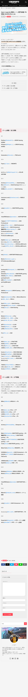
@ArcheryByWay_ (10, 183)
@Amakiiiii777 (7, 522)
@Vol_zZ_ (7, 345)
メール (4, 603)
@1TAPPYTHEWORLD (11, 221)
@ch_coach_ (10, 358)
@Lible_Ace (10, 367)
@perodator (13, 216)
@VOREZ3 (7, 369)
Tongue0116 (14, 172)
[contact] (18, 658)
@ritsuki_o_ (8, 326)
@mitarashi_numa (10, 492)
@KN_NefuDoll (10, 273)
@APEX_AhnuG (9, 246)
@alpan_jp (7, 240)
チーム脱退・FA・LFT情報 (10, 88)
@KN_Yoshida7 (8, 280)
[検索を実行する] (25, 623)
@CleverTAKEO (9, 364)
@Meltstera (9, 471)
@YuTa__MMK (9, 318)
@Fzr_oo (5, 333)
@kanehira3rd (7, 324)
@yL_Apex (5, 299)
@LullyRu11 (7, 208)
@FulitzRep (8, 354)
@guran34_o (10, 452)
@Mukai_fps (8, 316)
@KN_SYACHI (8, 275)
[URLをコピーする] (25, 564)
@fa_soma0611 (9, 189)
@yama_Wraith (11, 305)
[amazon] (15, 658)
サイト (4, 608)
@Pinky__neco (8, 225)
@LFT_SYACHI (9, 454)
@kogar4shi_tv (11, 520)
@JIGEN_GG (8, 348)
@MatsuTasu (10, 448)
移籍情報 (8, 16)
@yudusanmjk (8, 297)
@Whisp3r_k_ (9, 144)
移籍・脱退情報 (12, 560)
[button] (3, 564)
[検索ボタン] (26, 2)
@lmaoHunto (8, 352)
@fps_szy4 (7, 303)
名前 (4, 598)
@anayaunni (8, 290)
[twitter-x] (10, 658)
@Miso (9, 172)
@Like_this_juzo (8, 320)
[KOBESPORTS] (14, 2)
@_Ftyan (7, 163)
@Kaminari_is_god (9, 259)
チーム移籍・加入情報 (9, 86)
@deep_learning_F (11, 229)
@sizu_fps (6, 341)
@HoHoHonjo (9, 233)
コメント (5, 581)
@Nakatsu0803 (8, 328)
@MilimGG (7, 401)
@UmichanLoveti (14, 197)
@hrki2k (5, 254)
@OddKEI (11, 460)
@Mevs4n (6, 185)
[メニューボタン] (2, 2)
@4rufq (6, 227)
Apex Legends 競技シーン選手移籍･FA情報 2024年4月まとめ (17, 72)
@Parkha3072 (9, 140)
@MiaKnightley (8, 433)
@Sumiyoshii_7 (11, 269)
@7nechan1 (7, 356)
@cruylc (6, 307)
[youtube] (13, 658)
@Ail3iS (6, 343)
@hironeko (10, 155)
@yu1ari (9, 242)
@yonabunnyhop (9, 244)
